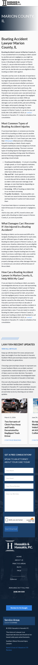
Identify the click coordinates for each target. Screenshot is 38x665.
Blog (19, 567)
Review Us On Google (19, 608)
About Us (19, 560)
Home (19, 556)
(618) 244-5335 (19, 592)
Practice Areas (19, 563)
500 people (9, 141)
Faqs (19, 570)
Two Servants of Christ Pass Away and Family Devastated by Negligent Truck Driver (14, 421)
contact (29, 112)
